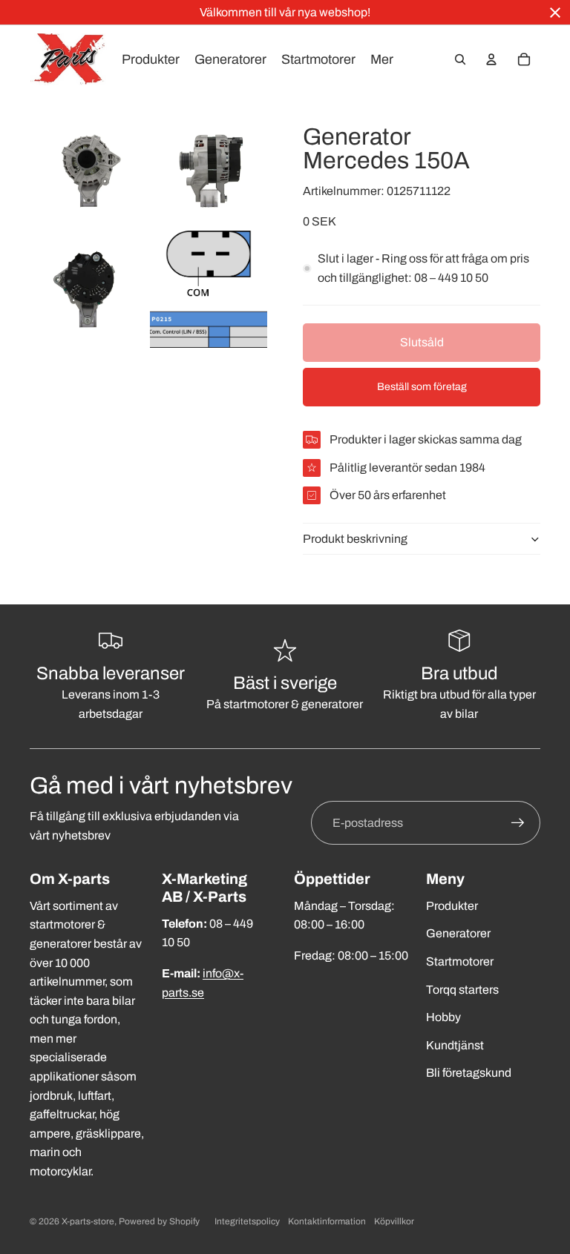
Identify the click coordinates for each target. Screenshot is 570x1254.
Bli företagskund (468, 1072)
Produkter (452, 906)
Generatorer (458, 933)
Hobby (443, 1017)
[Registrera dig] (518, 823)
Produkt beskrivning (355, 538)
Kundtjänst (455, 1045)
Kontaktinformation (327, 1221)
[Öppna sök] (460, 59)
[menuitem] (381, 59)
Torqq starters (462, 989)
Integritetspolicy (247, 1221)
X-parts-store (88, 1221)
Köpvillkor (394, 1221)
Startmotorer (460, 961)
